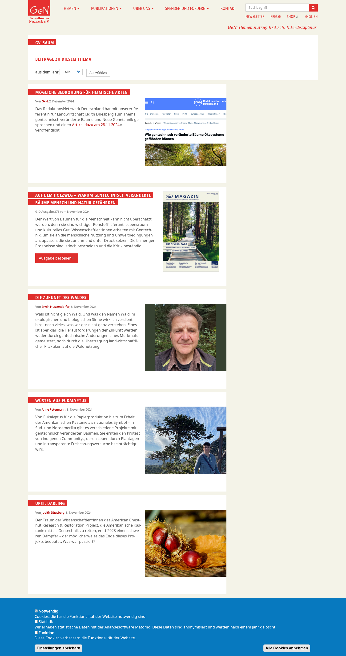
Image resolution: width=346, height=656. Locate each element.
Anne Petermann (53, 409)
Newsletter (254, 16)
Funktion (46, 632)
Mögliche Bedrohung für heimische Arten (81, 92)
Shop (291, 16)
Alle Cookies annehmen (287, 648)
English (311, 16)
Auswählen (98, 72)
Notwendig (48, 611)
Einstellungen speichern (58, 648)
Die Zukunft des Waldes (61, 297)
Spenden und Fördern (185, 8)
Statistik (46, 621)
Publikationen (105, 8)
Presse (275, 16)
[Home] (39, 11)
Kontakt (228, 8)
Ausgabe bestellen (55, 258)
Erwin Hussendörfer (55, 306)
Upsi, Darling (50, 503)
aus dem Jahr (47, 72)
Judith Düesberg (53, 512)
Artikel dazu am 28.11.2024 (96, 124)
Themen (69, 8)
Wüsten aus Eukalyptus (61, 400)
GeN (45, 101)
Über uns (142, 8)
